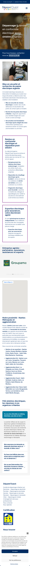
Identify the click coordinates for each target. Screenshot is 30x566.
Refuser (15, 556)
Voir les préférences (15, 560)
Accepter (15, 551)
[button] (27, 533)
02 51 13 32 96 (14, 55)
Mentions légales (14, 564)
